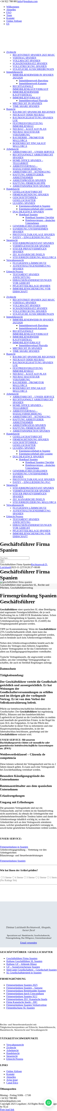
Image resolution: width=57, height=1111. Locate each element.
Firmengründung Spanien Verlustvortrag (26, 1005)
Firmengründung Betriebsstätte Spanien (26, 990)
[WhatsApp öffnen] (49, 1103)
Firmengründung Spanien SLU (21, 996)
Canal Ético (12, 1082)
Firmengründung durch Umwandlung (25, 993)
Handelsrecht (12, 1053)
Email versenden (28, 942)
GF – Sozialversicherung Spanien (23, 967)
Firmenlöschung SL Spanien (20, 1007)
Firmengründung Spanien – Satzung (24, 987)
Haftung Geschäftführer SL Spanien (24, 961)
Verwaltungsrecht (15, 1044)
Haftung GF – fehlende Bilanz (21, 964)
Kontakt (10, 1074)
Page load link (7, 1109)
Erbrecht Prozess (14, 1059)
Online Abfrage (14, 1071)
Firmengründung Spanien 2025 (22, 985)
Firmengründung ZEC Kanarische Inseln (26, 999)
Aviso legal (12, 1080)
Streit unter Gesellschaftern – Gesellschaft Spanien (31, 969)
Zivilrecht (11, 1047)
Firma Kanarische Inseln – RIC (22, 1002)
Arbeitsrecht (12, 1050)
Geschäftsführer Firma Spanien (21, 958)
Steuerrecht (12, 1056)
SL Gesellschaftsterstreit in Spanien (23, 972)
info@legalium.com (28, 1)
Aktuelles (11, 1077)
